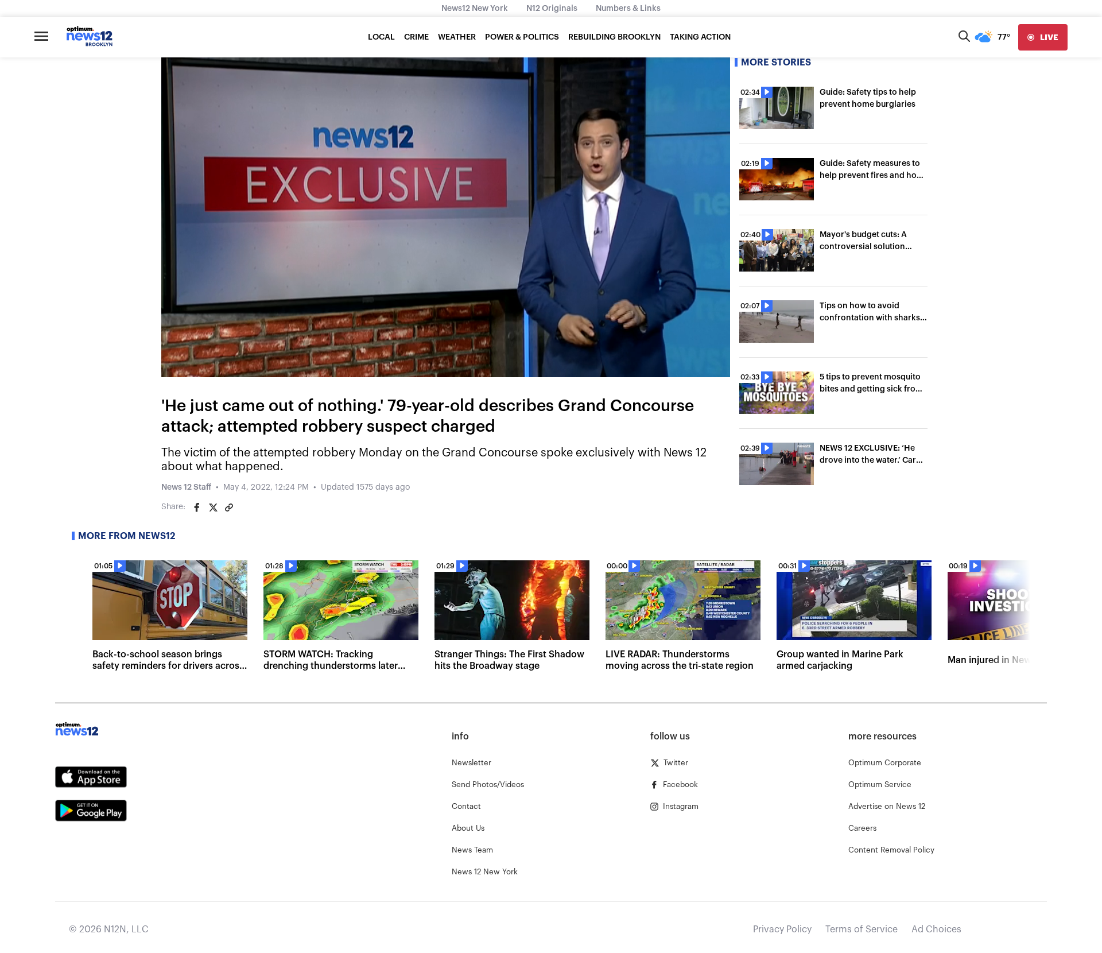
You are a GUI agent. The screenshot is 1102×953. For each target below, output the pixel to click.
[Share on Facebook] (196, 507)
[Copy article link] (229, 507)
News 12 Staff (186, 487)
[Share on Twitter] (213, 507)
